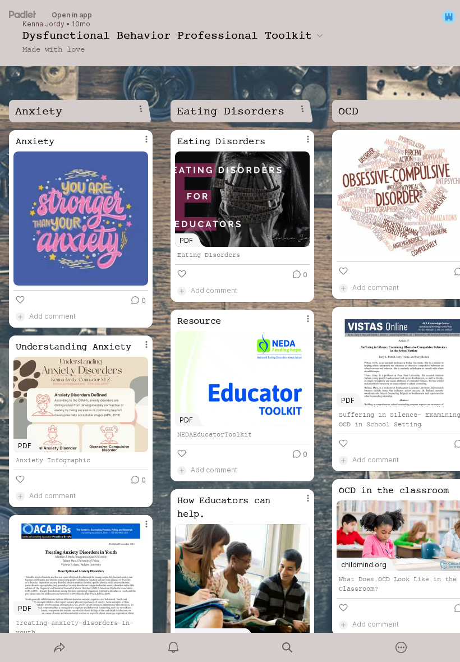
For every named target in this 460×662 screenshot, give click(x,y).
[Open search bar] (287, 647)
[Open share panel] (59, 647)
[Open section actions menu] (141, 108)
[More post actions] (139, 143)
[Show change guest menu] (449, 17)
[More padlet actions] (401, 647)
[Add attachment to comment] (20, 316)
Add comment (52, 316)
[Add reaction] (20, 299)
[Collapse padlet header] (319, 35)
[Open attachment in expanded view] (80, 218)
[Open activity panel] (173, 647)
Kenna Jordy (43, 24)
